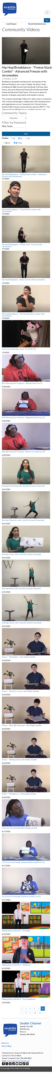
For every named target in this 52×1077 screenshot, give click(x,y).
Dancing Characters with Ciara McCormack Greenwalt (23, 520)
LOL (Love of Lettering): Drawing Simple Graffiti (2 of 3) (23, 862)
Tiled (19, 143)
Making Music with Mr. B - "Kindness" (16, 965)
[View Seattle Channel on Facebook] (3, 1063)
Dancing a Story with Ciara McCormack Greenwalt (21, 554)
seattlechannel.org (38, 24)
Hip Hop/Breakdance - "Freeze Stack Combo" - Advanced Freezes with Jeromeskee (24, 175)
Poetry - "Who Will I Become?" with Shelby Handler (22, 725)
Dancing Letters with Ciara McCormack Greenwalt (22, 623)
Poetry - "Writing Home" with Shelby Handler (19, 760)
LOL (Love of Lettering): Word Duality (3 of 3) (19, 828)
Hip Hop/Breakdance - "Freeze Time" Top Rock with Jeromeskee (22, 245)
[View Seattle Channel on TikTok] (13, 1063)
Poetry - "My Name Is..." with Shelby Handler (19, 794)
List (8, 143)
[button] (26, 50)
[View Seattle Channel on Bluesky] (17, 1063)
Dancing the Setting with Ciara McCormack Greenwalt (23, 486)
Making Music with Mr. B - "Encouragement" (19, 999)
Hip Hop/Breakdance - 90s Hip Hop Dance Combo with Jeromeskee (23, 315)
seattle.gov (11, 24)
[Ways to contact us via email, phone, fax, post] (27, 1063)
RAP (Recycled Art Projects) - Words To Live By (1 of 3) (23, 452)
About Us (5, 1043)
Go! (46, 20)
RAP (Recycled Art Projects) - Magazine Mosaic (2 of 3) (23, 417)
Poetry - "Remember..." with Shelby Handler (18, 657)
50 (29, 138)
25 (21, 138)
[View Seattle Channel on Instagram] (10, 1063)
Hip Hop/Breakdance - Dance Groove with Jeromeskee (23, 280)
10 (14, 138)
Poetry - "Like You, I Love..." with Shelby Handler (20, 691)
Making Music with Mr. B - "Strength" (16, 931)
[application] (26, 50)
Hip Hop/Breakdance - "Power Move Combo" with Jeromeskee (21, 210)
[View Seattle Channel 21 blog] (24, 1063)
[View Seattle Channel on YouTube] (20, 1063)
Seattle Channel (30, 1023)
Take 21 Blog (6, 1046)
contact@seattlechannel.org (18, 1061)
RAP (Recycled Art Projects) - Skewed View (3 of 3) (22, 383)
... (44, 1013)
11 (40, 1013)
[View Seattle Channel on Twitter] (7, 1063)
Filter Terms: (7, 126)
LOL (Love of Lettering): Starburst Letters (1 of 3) (21, 896)
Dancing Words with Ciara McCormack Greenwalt (21, 589)
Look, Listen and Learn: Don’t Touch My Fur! (19, 349)
